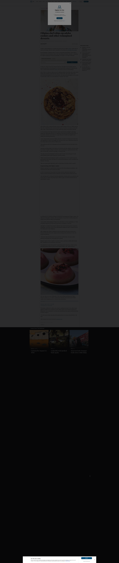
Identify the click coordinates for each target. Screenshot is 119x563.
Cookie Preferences (86, 561)
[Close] (95, 560)
